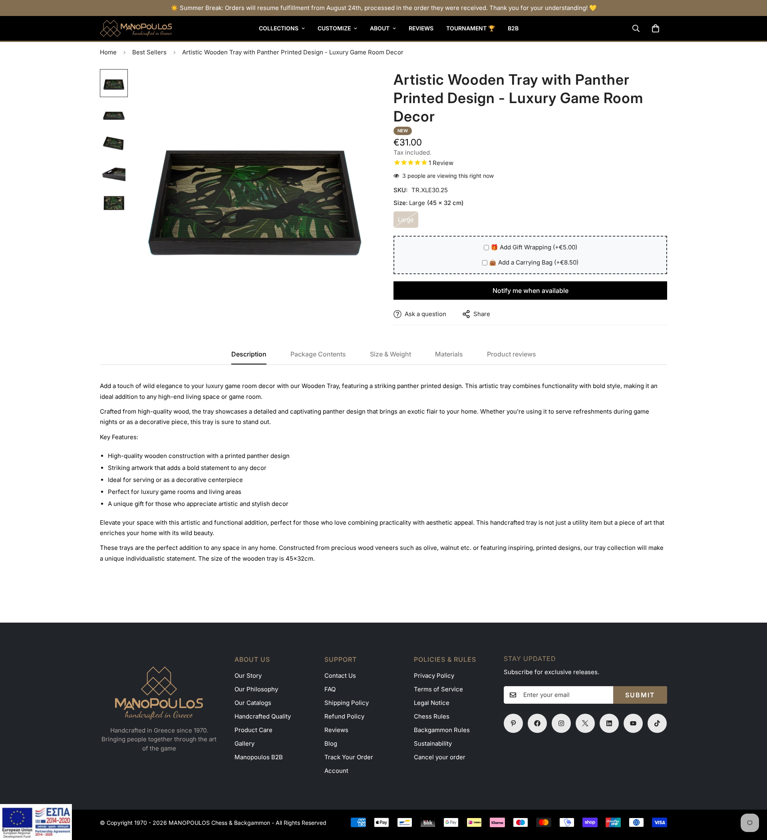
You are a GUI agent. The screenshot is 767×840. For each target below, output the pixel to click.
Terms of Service (438, 689)
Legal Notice (431, 703)
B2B (513, 28)
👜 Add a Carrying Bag (533, 262)
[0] (655, 28)
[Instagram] (561, 723)
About (379, 28)
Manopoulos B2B (258, 757)
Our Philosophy (256, 689)
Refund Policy (344, 716)
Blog (330, 743)
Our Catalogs (252, 703)
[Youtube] (633, 723)
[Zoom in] (357, 86)
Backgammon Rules (442, 730)
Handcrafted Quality (262, 716)
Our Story (248, 675)
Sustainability (433, 743)
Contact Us (340, 675)
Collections (278, 28)
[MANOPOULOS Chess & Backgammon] (136, 28)
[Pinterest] (513, 723)
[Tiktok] (657, 723)
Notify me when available (530, 291)
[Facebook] (537, 723)
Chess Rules (431, 716)
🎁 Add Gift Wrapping (534, 247)
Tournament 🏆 (470, 28)
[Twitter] (585, 723)
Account (336, 770)
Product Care (253, 730)
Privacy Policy (434, 675)
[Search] (636, 28)
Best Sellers (149, 52)
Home (108, 52)
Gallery (244, 743)
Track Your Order (348, 757)
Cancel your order (439, 757)
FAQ (330, 689)
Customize (334, 28)
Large (408, 222)
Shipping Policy (346, 703)
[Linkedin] (609, 723)
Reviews (421, 28)
